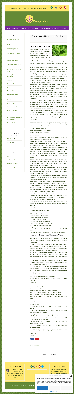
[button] (71, 375)
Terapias (37, 345)
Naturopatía (10, 114)
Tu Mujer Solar (37, 19)
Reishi (8, 44)
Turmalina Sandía (11, 57)
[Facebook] (56, 7)
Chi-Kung (9, 80)
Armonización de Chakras (13, 106)
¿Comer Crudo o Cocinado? (14, 53)
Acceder (9, 156)
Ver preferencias (66, 388)
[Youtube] (60, 7)
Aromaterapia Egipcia (12, 94)
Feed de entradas (11, 160)
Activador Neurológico (12, 110)
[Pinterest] (65, 7)
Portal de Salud (11, 122)
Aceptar (42, 388)
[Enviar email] (52, 7)
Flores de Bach (11, 103)
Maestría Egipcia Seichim (13, 90)
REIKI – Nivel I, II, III (12, 83)
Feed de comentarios (12, 163)
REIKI (8, 87)
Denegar (54, 388)
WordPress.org (11, 167)
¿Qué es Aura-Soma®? (12, 60)
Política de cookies (53, 391)
